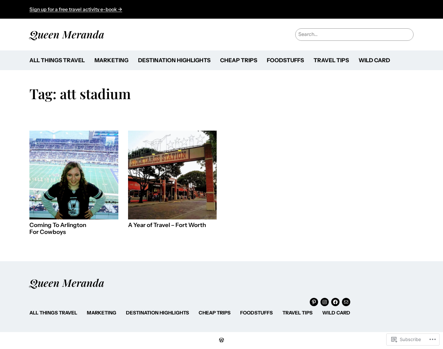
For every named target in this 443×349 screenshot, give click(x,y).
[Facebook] (335, 302)
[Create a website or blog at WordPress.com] (221, 340)
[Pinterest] (314, 302)
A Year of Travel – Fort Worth (167, 225)
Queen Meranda (66, 34)
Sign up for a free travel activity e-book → (75, 9)
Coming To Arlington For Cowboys (57, 228)
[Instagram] (324, 302)
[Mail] (346, 302)
